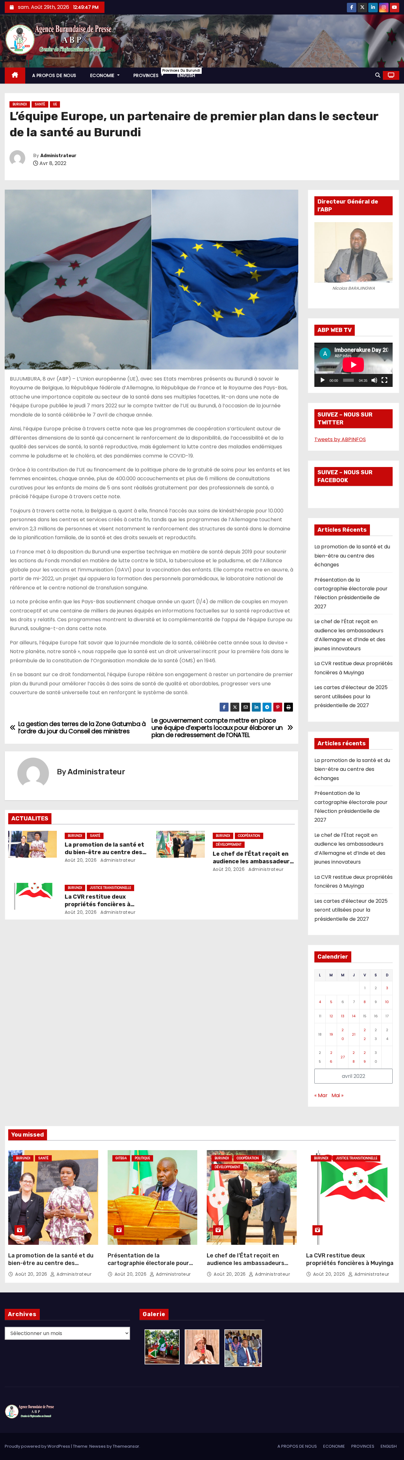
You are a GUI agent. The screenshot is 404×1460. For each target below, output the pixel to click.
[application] (353, 365)
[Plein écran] (384, 380)
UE (55, 104)
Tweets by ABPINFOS (340, 439)
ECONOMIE (103, 75)
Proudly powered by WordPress (38, 1446)
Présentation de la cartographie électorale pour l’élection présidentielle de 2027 (152, 1263)
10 (387, 1001)
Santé (40, 104)
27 (343, 1057)
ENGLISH (186, 75)
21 (353, 1034)
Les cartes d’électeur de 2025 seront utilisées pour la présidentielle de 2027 (351, 696)
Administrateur (58, 155)
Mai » (337, 1095)
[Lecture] (322, 380)
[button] (377, 75)
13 (342, 1016)
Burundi (20, 104)
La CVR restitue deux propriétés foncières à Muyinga (97, 904)
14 (353, 1016)
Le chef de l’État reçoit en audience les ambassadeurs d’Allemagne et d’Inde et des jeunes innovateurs (246, 1267)
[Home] (15, 76)
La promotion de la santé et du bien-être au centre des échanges (104, 852)
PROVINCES (152, 73)
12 (331, 1016)
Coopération (249, 835)
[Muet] (374, 380)
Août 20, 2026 (81, 860)
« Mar (321, 1095)
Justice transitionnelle (110, 887)
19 (331, 1034)
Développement (228, 844)
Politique (142, 1158)
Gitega (121, 1158)
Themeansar (126, 1446)
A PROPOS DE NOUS (54, 75)
